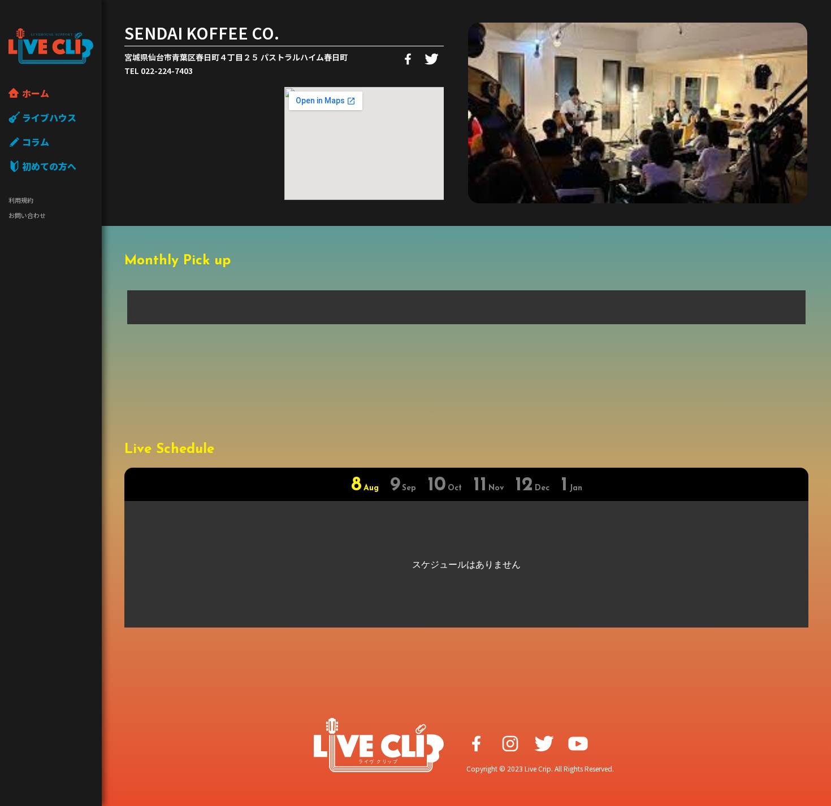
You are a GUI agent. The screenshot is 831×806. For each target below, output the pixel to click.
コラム (35, 142)
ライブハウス (49, 117)
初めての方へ (49, 166)
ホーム (35, 93)
